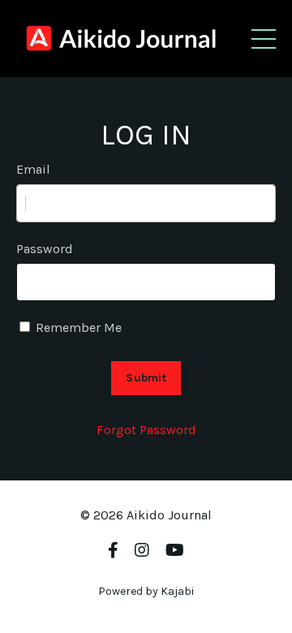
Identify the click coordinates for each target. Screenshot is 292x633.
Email (33, 169)
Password (44, 248)
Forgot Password (146, 429)
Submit (146, 378)
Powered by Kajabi (146, 591)
